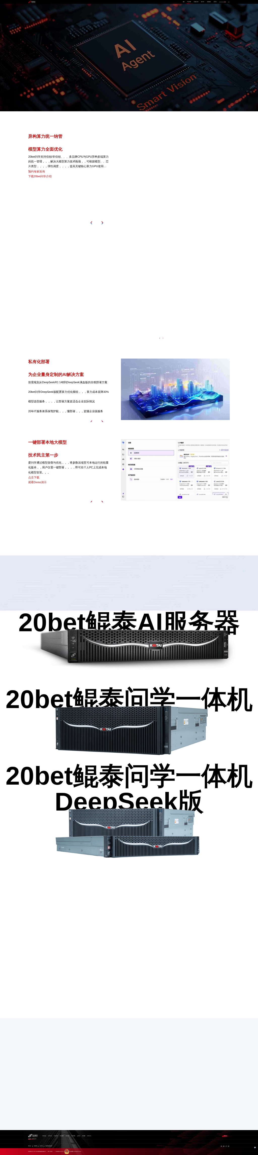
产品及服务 (189, 1)
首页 (183, 1)
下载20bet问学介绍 (40, 176)
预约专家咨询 (47, 79)
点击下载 (33, 477)
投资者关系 (209, 1)
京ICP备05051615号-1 (60, 1151)
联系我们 (225, 1135)
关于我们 (215, 1)
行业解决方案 (196, 1)
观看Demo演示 (37, 482)
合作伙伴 (202, 1)
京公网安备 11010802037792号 (75, 1151)
